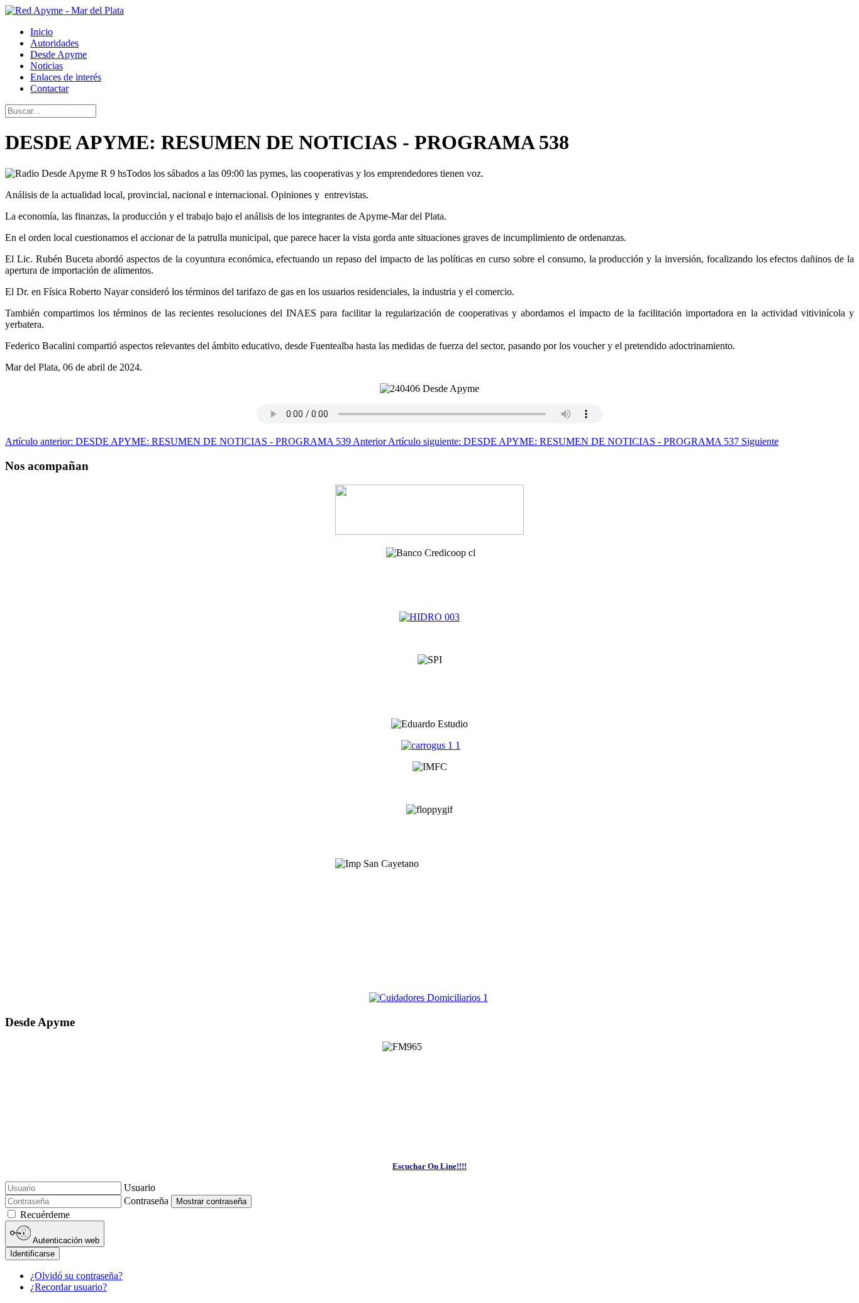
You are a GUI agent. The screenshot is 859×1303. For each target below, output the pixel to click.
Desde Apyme (58, 54)
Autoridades (54, 43)
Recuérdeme (45, 1214)
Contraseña (146, 1200)
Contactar (49, 88)
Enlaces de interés (65, 77)
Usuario (139, 1187)
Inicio (41, 31)
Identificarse (32, 1253)
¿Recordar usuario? (68, 1287)
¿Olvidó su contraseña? (76, 1275)
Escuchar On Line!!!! (429, 1166)
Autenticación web (65, 1240)
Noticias (46, 65)
